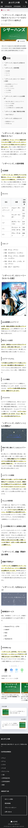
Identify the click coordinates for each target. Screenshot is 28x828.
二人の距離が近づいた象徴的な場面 (14, 107)
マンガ (24, 6)
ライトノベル (5, 771)
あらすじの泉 (14, 2)
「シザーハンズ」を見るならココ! (13, 118)
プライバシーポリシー (10, 807)
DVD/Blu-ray (9, 123)
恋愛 (17, 678)
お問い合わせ (8, 811)
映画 (2, 6)
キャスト (8, 73)
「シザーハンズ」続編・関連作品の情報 (14, 111)
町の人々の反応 (9, 86)
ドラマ (4, 764)
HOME (15, 822)
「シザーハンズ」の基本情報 (11, 68)
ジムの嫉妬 (8, 90)
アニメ (4, 758)
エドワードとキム (10, 88)
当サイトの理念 (9, 799)
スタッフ (8, 75)
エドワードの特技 (10, 103)
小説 (3, 774)
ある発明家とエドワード (12, 84)
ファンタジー (10, 678)
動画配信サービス (10, 121)
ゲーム (4, 761)
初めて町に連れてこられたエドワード (15, 101)
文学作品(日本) (8, 6)
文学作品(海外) (17, 6)
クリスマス (8, 92)
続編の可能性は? (10, 114)
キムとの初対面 (9, 105)
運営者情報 (8, 803)
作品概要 (8, 71)
